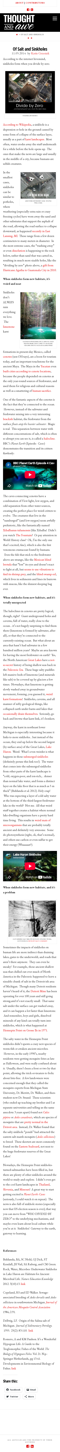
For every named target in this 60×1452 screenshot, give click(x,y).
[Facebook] (28, 9)
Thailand (44, 1184)
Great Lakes (35, 660)
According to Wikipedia (17, 124)
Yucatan (45, 366)
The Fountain (24, 535)
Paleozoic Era (15, 670)
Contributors (35, 2)
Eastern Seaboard (29, 1146)
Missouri (25, 1189)
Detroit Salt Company (37, 941)
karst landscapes (34, 139)
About (19, 2)
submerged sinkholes (36, 756)
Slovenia (8, 1189)
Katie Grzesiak (40, 53)
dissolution (18, 250)
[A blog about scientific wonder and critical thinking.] (19, 21)
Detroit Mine (38, 991)
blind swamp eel (46, 574)
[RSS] (32, 9)
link (23, 1284)
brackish (8, 419)
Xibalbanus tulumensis (16, 530)
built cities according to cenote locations (27, 371)
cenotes (7, 356)
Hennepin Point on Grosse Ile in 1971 (25, 1030)
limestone (9, 326)
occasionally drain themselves (20, 714)
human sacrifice (41, 391)
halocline (49, 438)
